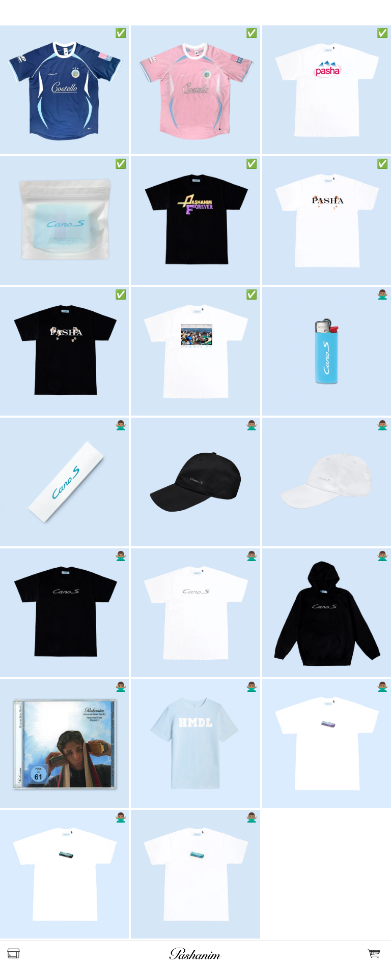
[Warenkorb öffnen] (376, 953)
